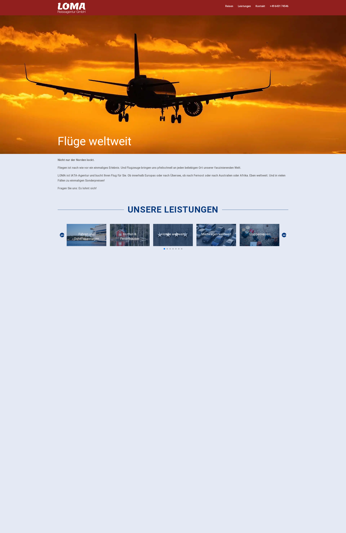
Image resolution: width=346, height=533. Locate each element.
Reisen (229, 6)
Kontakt (260, 6)
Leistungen (244, 6)
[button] (62, 235)
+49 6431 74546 (279, 6)
